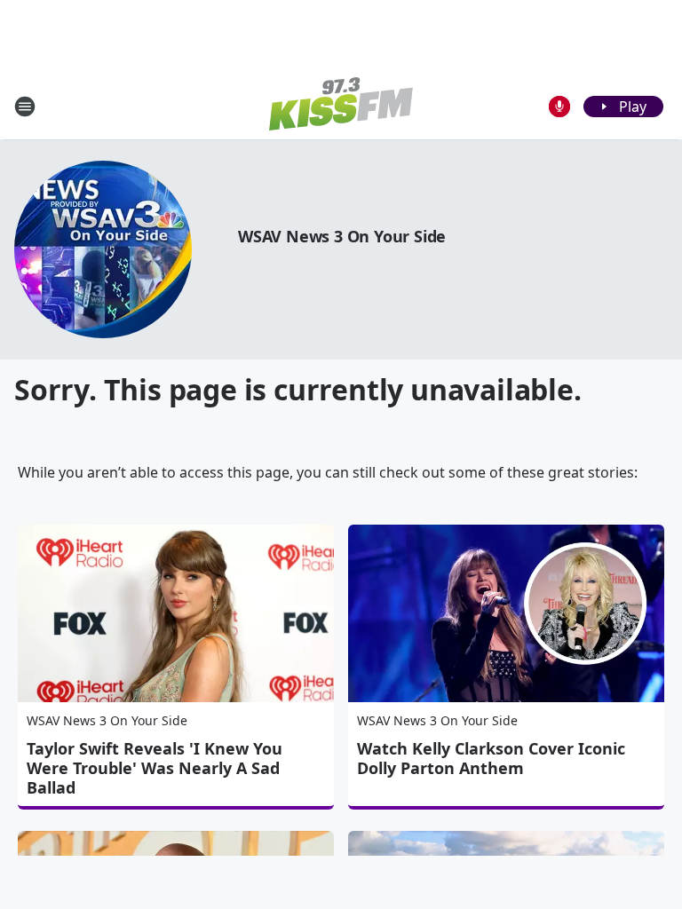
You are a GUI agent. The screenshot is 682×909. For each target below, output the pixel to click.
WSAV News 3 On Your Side (342, 236)
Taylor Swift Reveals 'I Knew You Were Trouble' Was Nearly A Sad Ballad (154, 768)
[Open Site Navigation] (25, 106)
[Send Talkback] (559, 106)
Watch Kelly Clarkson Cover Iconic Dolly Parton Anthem (491, 758)
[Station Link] (341, 106)
